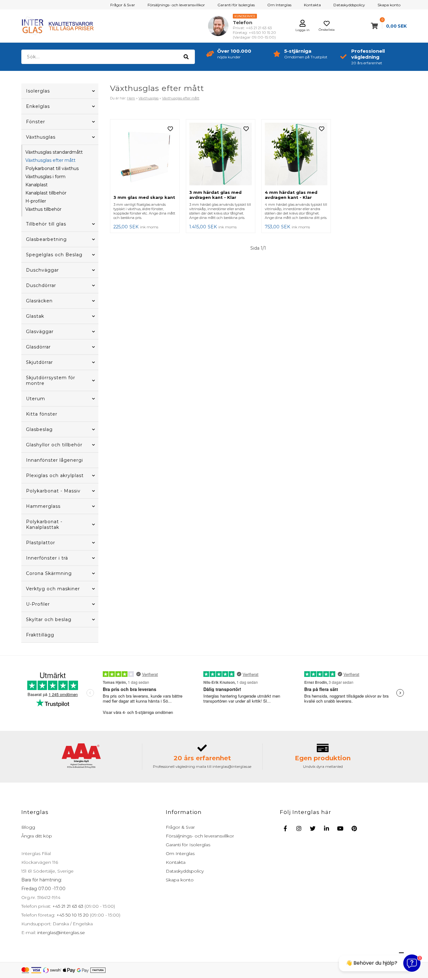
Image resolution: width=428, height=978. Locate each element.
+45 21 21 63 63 (67, 906)
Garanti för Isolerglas (236, 5)
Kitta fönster (41, 414)
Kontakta (312, 5)
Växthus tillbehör (43, 209)
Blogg (28, 827)
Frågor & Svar (122, 5)
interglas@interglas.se (60, 932)
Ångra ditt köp (36, 836)
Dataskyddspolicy (349, 5)
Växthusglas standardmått (54, 152)
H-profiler (35, 201)
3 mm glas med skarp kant (144, 197)
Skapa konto (389, 5)
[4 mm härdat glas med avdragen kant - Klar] (296, 155)
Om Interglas (279, 5)
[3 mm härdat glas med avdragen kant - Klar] (220, 155)
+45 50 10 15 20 (72, 915)
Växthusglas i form (45, 176)
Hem (131, 98)
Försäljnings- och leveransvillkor (176, 5)
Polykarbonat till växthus (52, 168)
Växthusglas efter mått (50, 160)
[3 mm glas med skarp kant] (144, 157)
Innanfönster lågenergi (54, 460)
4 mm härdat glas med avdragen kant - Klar (291, 195)
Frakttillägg (40, 635)
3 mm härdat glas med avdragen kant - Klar (215, 195)
